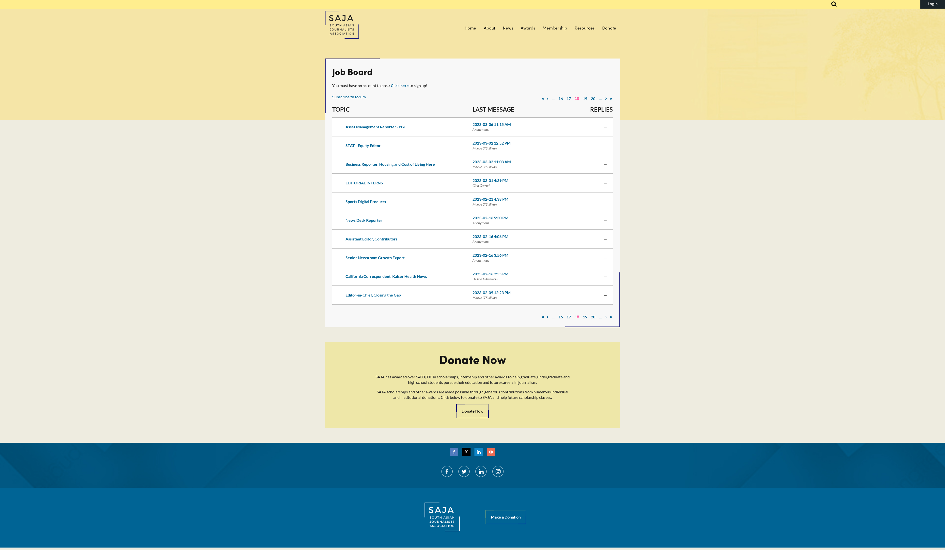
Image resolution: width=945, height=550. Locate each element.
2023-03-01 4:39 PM (490, 180)
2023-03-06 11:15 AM (491, 124)
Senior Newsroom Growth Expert (375, 257)
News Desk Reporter (364, 220)
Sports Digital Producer (366, 201)
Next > (606, 99)
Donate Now (472, 411)
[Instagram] (498, 471)
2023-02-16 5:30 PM (490, 217)
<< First (543, 99)
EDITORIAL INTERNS (364, 182)
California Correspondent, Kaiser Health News (386, 276)
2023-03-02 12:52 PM (491, 143)
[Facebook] (454, 452)
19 (585, 98)
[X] (466, 452)
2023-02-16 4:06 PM (490, 236)
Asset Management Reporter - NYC (376, 126)
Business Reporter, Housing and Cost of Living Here (390, 164)
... (553, 98)
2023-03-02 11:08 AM (491, 161)
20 (593, 98)
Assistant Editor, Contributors (371, 239)
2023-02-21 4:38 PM (490, 199)
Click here (400, 85)
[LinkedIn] (478, 452)
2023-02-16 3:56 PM (490, 255)
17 (569, 98)
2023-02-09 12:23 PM (491, 292)
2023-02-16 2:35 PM (490, 273)
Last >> (611, 99)
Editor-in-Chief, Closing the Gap (373, 295)
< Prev (548, 99)
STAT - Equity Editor (363, 145)
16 (561, 98)
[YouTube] (491, 452)
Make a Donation (506, 517)
